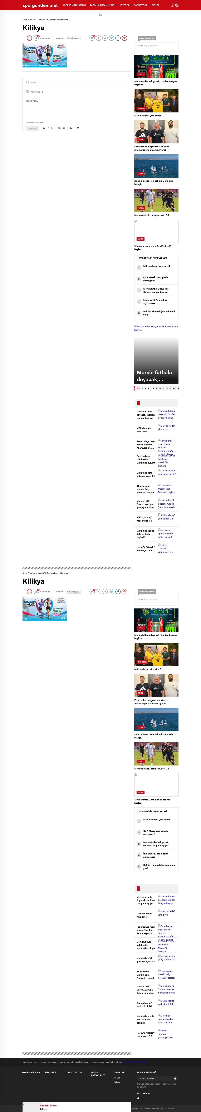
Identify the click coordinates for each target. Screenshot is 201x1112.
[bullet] (64, 128)
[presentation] (138, 388)
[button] (134, 388)
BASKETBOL (140, 5)
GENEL (155, 5)
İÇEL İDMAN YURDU (74, 5)
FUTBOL (124, 5)
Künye (117, 1077)
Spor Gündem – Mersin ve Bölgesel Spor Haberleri (45, 19)
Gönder (32, 128)
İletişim (117, 1081)
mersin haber (128, 1061)
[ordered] (59, 128)
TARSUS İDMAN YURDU (103, 5)
